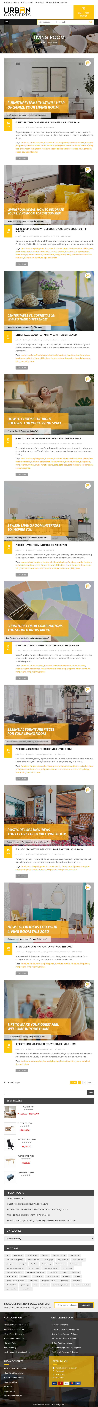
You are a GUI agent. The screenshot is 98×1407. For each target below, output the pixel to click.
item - (83, 13)
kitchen (77, 1276)
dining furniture (78, 1260)
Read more (22, 158)
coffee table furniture (56, 355)
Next (90, 1082)
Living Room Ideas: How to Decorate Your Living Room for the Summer (51, 230)
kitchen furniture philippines (15, 1281)
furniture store (33, 145)
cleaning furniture (33, 1260)
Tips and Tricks (54, 236)
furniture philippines (40, 251)
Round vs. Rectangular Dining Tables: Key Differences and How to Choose (41, 1220)
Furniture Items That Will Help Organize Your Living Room (48, 122)
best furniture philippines (32, 248)
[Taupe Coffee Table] (10, 1161)
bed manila (18, 1255)
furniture (25, 142)
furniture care (60, 1264)
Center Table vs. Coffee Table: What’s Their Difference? (46, 334)
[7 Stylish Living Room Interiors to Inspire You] (49, 511)
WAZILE (62, 1405)
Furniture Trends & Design (40, 952)
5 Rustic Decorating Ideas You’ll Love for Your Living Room (49, 849)
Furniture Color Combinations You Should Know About (47, 645)
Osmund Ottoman (26, 1172)
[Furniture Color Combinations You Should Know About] (49, 611)
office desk (76, 1281)
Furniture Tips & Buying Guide (38, 236)
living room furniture (40, 148)
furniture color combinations (57, 665)
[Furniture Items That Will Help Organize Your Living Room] (49, 88)
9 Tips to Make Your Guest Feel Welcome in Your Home (46, 1044)
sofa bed (63, 464)
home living (78, 769)
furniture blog (46, 1264)
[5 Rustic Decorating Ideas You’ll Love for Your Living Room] (49, 815)
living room (25, 148)
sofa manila (87, 464)
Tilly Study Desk (25, 1123)
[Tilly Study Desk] (10, 1128)
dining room (10, 1264)
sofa (56, 464)
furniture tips (22, 254)
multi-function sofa (44, 464)
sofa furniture (74, 464)
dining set (23, 1264)
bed (8, 1255)
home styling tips (51, 1061)
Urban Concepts (44, 1405)
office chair (64, 1281)
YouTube (59, 1377)
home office (38, 1276)
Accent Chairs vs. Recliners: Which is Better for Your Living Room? (37, 1209)
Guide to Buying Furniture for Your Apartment (28, 1215)
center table (27, 355)
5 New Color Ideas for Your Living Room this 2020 (44, 946)
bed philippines (32, 1255)
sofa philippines (23, 468)
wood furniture (25, 1289)
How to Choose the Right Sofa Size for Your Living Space (48, 438)
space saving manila (82, 148)
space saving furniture (61, 148)
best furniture (74, 1255)
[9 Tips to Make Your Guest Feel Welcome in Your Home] (49, 1010)
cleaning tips (37, 1061)
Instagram (60, 1374)
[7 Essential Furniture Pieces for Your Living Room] (49, 715)
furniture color (36, 665)
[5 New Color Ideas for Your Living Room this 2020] (49, 913)
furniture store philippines (53, 145)
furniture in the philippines (56, 142)
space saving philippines (27, 152)
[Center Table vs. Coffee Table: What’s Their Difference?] (49, 301)
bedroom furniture (59, 1255)
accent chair (27, 562)
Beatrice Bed (28, 1107)
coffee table (39, 355)
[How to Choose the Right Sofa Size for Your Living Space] (49, 404)
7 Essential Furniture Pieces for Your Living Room (44, 749)
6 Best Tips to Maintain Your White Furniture (27, 1204)
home (54, 769)
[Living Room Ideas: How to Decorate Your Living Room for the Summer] (49, 195)
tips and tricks (50, 257)
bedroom (25, 1061)
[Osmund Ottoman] (10, 1178)
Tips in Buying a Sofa (16, 1198)
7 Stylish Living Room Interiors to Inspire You (41, 544)
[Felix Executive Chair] (10, 1145)
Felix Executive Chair (27, 1139)
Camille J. (20, 127)
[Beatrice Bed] (10, 1112)
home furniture (73, 145)
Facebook (60, 1371)
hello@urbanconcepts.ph (66, 1368)
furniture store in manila (14, 1272)
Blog (29, 127)
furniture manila (76, 142)
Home (43, 42)
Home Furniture (36, 127)
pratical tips (25, 1285)
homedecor (48, 254)
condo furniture (63, 1260)
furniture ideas (36, 142)
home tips (65, 1061)
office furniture (11, 1285)
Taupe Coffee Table (26, 1156)
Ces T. (19, 236)
